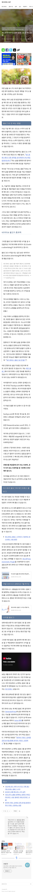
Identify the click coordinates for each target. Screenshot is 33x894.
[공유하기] (7, 811)
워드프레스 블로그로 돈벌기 (16, 360)
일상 (20, 6)
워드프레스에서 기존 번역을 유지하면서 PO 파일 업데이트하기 (16, 157)
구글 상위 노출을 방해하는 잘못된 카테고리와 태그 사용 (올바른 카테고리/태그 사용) (17, 797)
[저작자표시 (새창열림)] (19, 811)
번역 (16, 6)
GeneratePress (10, 711)
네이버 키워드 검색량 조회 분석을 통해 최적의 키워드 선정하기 (16, 740)
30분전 (5, 864)
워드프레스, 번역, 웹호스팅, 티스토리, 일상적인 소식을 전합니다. (12, 866)
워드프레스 (4, 6)
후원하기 (25, 6)
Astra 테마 (18, 720)
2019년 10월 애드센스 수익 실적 (15, 792)
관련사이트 (4, 884)
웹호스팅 (11, 6)
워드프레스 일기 (6, 2)
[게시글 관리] (9, 811)
